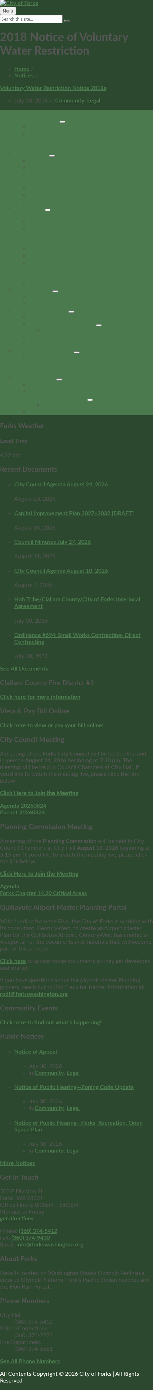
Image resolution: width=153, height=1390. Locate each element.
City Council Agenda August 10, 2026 (61, 571)
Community (69, 101)
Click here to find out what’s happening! (51, 1022)
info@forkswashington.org (49, 1245)
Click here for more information (40, 697)
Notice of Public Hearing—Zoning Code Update (74, 1087)
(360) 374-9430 (30, 1238)
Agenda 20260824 (23, 806)
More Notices (17, 1163)
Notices (24, 76)
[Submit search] (67, 21)
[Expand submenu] (62, 122)
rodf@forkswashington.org (34, 994)
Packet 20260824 (22, 813)
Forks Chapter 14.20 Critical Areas (43, 893)
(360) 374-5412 (38, 1231)
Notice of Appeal (35, 1052)
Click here (13, 961)
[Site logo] (19, 3)
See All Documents (24, 669)
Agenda (9, 886)
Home (22, 69)
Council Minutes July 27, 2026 (52, 542)
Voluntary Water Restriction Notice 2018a (53, 88)
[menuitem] (22, 113)
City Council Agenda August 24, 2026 (61, 484)
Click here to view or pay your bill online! (52, 725)
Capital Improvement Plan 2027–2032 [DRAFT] (74, 513)
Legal (93, 101)
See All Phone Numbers (30, 1361)
